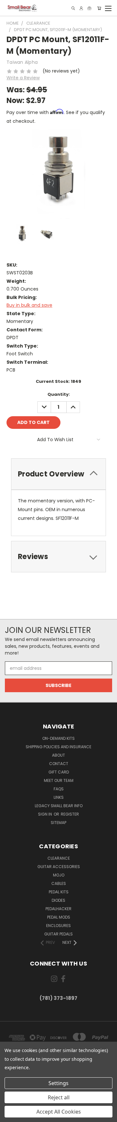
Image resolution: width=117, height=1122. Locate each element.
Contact (58, 763)
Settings (58, 1083)
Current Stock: (58, 381)
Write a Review (23, 77)
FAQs (59, 789)
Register (70, 814)
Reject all (59, 1097)
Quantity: (58, 394)
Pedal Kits (59, 892)
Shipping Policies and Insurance (58, 747)
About (58, 755)
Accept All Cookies (58, 1111)
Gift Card (58, 772)
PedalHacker (59, 908)
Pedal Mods (58, 917)
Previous (10, 1115)
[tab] (58, 474)
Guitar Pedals (58, 934)
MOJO (58, 875)
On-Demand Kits (58, 738)
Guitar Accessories (58, 866)
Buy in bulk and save (29, 305)
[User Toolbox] (81, 8)
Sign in (45, 814)
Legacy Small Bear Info (59, 805)
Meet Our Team (58, 780)
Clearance (58, 858)
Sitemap (58, 822)
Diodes (58, 900)
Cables (58, 883)
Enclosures (58, 925)
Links (59, 797)
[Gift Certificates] (89, 8)
